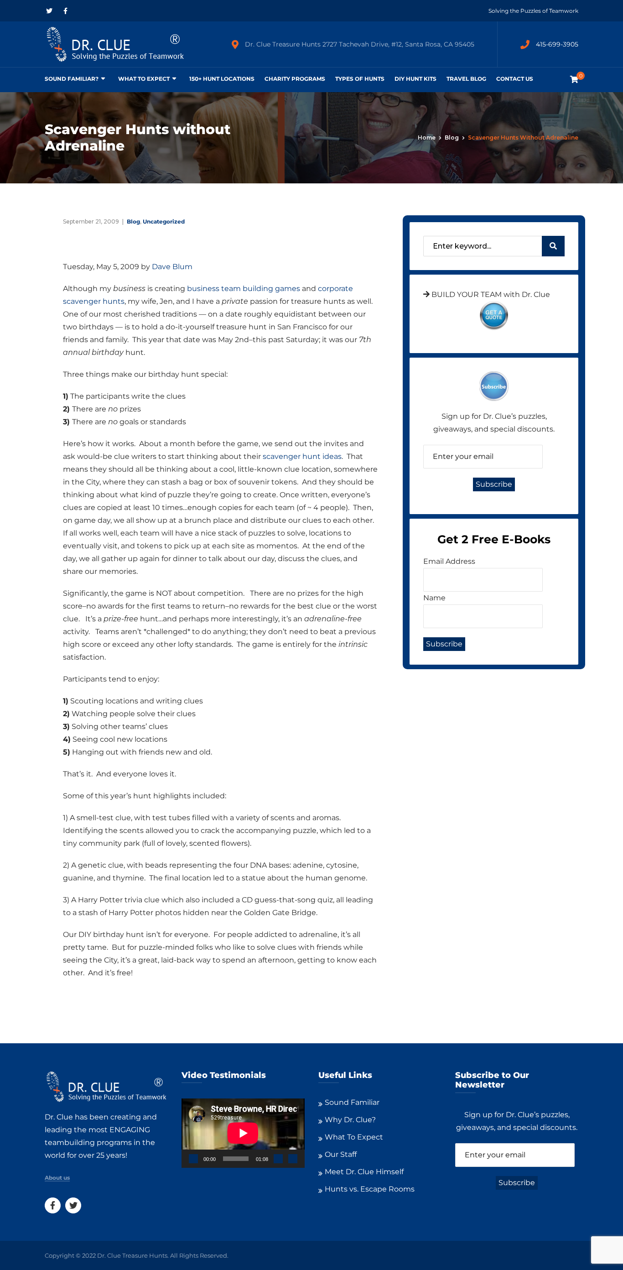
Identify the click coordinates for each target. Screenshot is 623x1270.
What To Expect (144, 78)
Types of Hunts (359, 78)
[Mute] (278, 1158)
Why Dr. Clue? (350, 1119)
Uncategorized (164, 221)
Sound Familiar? (72, 78)
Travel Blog (466, 78)
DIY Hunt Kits (415, 78)
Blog (452, 137)
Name (434, 597)
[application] (243, 1133)
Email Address (449, 561)
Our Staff (341, 1154)
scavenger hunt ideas (302, 456)
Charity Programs (295, 78)
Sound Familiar (352, 1102)
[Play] (193, 1158)
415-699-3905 (557, 44)
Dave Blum (172, 266)
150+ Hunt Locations (221, 78)
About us (57, 1178)
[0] (574, 79)
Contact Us (514, 78)
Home (427, 137)
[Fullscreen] (292, 1158)
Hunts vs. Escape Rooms (370, 1189)
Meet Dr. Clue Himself (364, 1171)
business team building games (244, 288)
